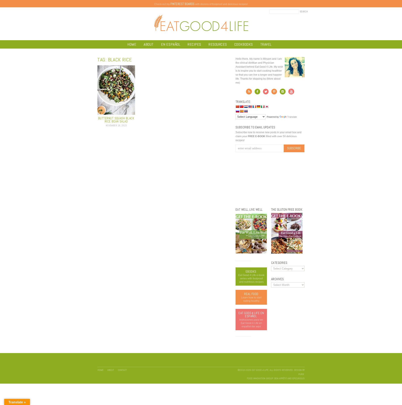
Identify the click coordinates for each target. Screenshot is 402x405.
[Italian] (262, 106)
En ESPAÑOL (170, 44)
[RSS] (249, 92)
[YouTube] (291, 92)
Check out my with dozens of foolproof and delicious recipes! (201, 4)
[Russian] (237, 111)
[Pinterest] (274, 92)
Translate (292, 117)
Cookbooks (243, 44)
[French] (254, 106)
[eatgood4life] (251, 252)
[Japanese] (267, 106)
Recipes (194, 44)
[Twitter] (266, 92)
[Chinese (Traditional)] (242, 106)
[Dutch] (246, 106)
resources (218, 44)
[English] (250, 106)
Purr (301, 374)
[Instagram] (283, 92)
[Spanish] (242, 111)
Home (131, 44)
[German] (258, 106)
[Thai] (246, 111)
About (149, 44)
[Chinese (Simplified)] (237, 106)
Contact (122, 370)
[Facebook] (257, 92)
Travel (266, 44)
